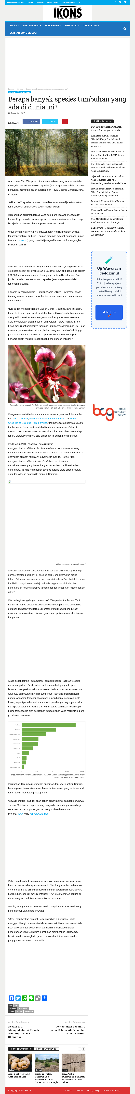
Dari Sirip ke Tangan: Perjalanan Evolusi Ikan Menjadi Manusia (106, 128)
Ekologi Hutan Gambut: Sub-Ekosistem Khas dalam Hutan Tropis (46, 1078)
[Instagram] (120, 2)
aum (16, 1005)
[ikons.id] (67, 13)
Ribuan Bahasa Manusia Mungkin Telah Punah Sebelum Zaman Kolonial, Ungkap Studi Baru (107, 192)
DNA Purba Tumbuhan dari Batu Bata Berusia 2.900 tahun (73, 1078)
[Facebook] (115, 2)
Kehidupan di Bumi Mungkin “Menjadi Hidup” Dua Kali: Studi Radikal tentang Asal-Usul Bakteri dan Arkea (107, 140)
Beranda (40, 2)
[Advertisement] (67, 61)
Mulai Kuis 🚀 (109, 314)
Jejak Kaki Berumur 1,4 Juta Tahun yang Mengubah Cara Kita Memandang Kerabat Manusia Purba (108, 180)
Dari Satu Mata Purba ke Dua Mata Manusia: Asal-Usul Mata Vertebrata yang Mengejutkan (108, 167)
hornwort (22, 240)
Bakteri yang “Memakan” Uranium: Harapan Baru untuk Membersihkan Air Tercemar (108, 231)
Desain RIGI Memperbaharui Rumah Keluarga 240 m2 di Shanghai (23, 1032)
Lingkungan (31, 25)
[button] (124, 29)
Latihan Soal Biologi (71, 2)
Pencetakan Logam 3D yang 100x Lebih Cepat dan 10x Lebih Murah (67, 1030)
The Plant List (20, 418)
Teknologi (90, 25)
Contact (30, 2)
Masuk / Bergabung (15, 2)
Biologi (39, 1070)
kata (20, 813)
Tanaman (29, 1011)
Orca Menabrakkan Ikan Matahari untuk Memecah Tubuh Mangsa (107, 221)
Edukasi (12, 92)
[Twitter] (125, 2)
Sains (13, 25)
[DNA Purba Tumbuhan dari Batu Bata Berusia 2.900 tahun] (73, 1062)
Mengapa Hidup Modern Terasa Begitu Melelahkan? (109, 212)
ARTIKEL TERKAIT (21, 1049)
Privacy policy (53, 2)
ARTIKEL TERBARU (46, 1049)
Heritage (71, 25)
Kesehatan (52, 25)
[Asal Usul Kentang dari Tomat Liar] (20, 1062)
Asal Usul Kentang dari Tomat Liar (19, 1075)
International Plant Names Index (46, 418)
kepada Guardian (39, 813)
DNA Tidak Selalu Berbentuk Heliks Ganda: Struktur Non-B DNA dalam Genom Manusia (107, 155)
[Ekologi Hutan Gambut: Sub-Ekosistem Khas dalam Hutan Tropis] (47, 1062)
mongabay (23, 1008)
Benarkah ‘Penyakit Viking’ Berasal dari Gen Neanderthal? (107, 203)
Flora (19, 1011)
